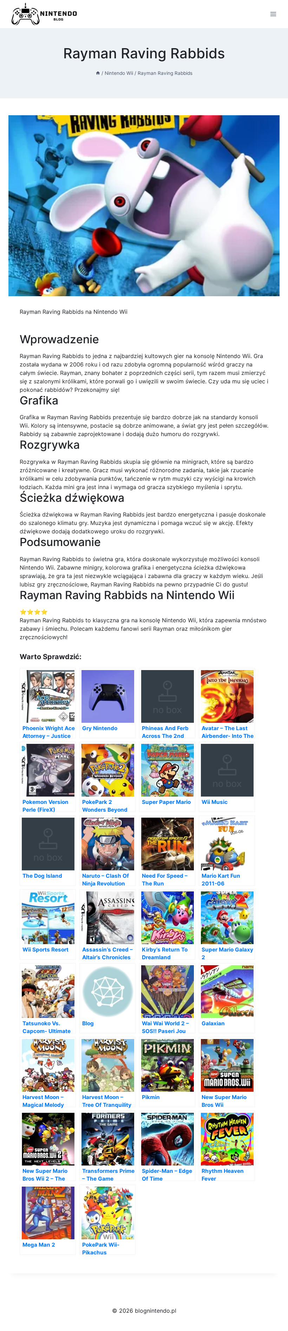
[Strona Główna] (98, 73)
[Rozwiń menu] (273, 13)
